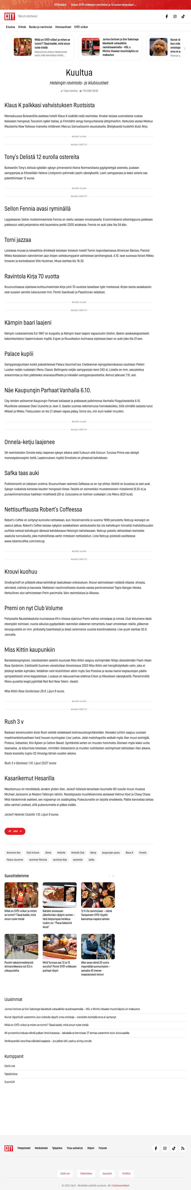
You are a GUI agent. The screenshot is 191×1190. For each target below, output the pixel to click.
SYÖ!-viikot (81, 27)
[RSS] (183, 1148)
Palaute (103, 1148)
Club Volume (32, 852)
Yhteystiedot (23, 1148)
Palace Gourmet (15, 860)
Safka (91, 860)
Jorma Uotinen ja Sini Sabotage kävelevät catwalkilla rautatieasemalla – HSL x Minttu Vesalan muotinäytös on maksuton (72, 1009)
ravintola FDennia (38, 860)
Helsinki (61, 852)
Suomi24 (9, 1082)
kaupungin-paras (111, 852)
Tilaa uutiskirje (75, 1148)
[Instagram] (175, 16)
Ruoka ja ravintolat (40, 27)
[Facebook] (166, 16)
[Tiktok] (183, 16)
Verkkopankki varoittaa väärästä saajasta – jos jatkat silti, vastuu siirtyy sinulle (48, 1041)
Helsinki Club (77, 852)
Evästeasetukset (120, 1185)
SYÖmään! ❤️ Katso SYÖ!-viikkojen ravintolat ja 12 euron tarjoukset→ (95, 4)
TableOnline (11, 1074)
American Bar (14, 852)
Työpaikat (57, 1148)
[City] (8, 1148)
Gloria (48, 852)
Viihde (22, 27)
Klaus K (129, 852)
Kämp (93, 852)
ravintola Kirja (60, 860)
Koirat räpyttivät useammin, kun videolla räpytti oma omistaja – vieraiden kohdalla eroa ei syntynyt (60, 1017)
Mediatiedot (41, 1148)
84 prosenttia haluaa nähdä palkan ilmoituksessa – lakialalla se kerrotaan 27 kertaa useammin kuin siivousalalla (66, 1033)
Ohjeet (90, 1148)
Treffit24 (126, 1173)
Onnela (142, 852)
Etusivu (10, 27)
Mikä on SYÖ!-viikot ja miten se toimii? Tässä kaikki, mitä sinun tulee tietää (46, 1025)
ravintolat (78, 860)
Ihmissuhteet (63, 27)
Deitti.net (9, 1066)
